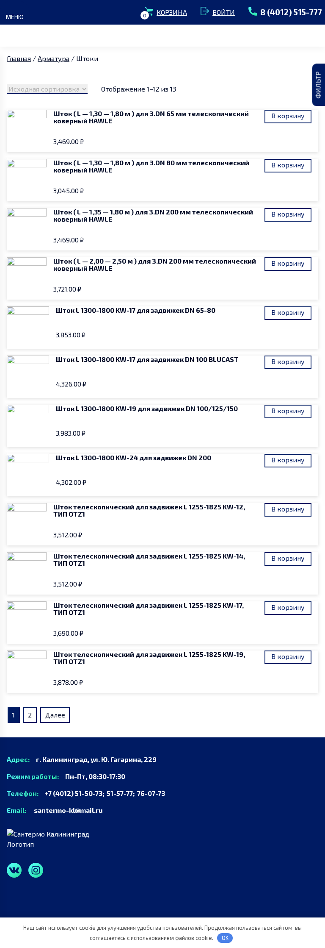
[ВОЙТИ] (206, 12)
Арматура (53, 58)
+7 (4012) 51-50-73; (73, 793)
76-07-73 (151, 793)
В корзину (288, 115)
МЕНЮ (15, 16)
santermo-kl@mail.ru (65, 810)
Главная (19, 58)
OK (225, 937)
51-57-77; (122, 793)
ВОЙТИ (223, 12)
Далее (55, 715)
